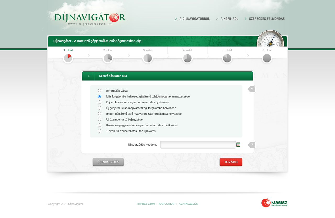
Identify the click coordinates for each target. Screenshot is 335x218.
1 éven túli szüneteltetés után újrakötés (131, 131)
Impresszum (146, 203)
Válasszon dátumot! (238, 144)
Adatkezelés (188, 203)
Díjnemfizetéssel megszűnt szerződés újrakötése (137, 102)
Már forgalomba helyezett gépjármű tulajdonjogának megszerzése (148, 96)
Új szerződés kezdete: (142, 144)
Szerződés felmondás (265, 18)
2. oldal (100, 52)
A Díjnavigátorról (192, 18)
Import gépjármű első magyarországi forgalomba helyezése (144, 113)
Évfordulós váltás (117, 90)
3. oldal (140, 52)
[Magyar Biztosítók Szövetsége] (274, 202)
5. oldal (220, 52)
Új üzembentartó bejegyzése (124, 119)
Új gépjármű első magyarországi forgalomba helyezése (141, 108)
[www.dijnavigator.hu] (89, 19)
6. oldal (259, 52)
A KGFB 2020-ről (227, 18)
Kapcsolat (167, 203)
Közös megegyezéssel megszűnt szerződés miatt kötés (142, 125)
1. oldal (60, 52)
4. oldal (180, 52)
